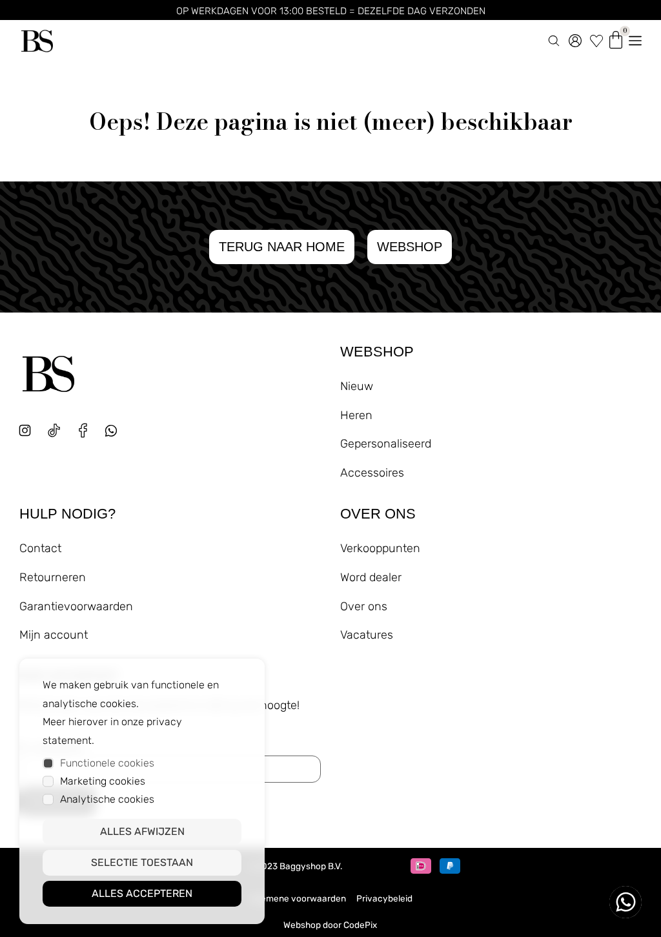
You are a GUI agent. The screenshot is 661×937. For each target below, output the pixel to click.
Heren (356, 415)
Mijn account (53, 635)
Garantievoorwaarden (76, 606)
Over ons (363, 606)
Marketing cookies (102, 781)
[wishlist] (596, 38)
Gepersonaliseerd (385, 444)
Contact (40, 548)
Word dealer (371, 577)
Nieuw (356, 386)
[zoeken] (553, 38)
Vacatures (366, 635)
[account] (575, 38)
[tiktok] (53, 430)
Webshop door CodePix (330, 925)
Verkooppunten (380, 548)
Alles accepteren (142, 893)
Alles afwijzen (142, 831)
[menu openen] (635, 38)
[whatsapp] (115, 435)
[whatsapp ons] (625, 902)
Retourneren (52, 577)
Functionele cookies (107, 763)
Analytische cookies (107, 799)
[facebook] (82, 430)
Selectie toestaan (142, 862)
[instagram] (24, 430)
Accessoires (372, 473)
